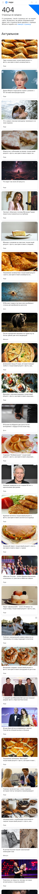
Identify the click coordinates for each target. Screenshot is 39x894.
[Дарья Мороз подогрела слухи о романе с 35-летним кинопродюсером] (19, 84)
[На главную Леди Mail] (10, 2)
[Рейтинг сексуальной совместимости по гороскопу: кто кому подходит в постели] (19, 630)
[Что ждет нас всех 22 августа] (19, 175)
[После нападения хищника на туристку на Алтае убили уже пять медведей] (19, 327)
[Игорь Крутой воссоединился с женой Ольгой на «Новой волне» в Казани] (19, 722)
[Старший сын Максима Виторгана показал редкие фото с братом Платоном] (19, 691)
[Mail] (6, 2)
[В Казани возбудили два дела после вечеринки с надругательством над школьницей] (19, 418)
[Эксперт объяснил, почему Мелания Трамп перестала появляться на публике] (19, 205)
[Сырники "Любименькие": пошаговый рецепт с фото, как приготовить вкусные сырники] (19, 448)
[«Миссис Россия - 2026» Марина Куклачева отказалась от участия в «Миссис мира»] (19, 570)
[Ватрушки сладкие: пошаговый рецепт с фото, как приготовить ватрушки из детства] (19, 661)
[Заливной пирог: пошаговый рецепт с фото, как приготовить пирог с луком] (19, 539)
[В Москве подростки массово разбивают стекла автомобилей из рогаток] (19, 296)
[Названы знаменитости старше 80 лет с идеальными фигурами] (19, 479)
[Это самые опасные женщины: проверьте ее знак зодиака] (19, 114)
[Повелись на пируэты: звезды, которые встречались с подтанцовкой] (19, 873)
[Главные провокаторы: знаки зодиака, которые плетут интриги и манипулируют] (19, 782)
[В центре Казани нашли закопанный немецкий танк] (19, 843)
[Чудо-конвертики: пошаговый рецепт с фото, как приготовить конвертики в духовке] (19, 54)
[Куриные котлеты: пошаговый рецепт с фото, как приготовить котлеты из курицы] (19, 509)
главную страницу (24, 24)
